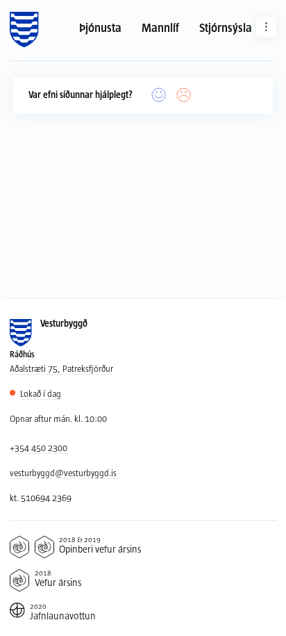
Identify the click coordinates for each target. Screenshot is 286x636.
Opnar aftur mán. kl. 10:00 (58, 418)
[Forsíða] (24, 30)
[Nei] (183, 95)
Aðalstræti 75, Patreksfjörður (61, 368)
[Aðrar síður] (266, 27)
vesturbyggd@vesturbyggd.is (63, 472)
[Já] (158, 95)
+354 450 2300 (38, 447)
